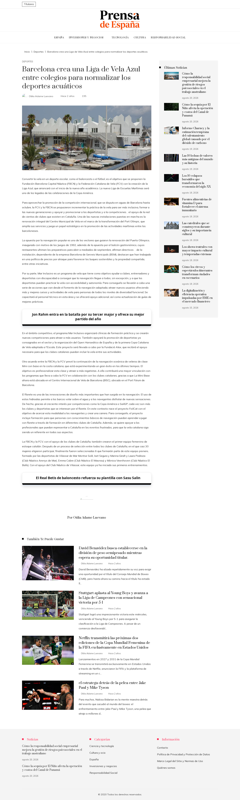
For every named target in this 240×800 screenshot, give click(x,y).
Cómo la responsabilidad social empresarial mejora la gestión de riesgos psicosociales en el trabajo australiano (196, 83)
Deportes (27, 62)
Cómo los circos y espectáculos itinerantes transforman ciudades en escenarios (197, 272)
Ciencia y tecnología (101, 746)
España (94, 759)
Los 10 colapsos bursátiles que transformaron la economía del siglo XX (196, 181)
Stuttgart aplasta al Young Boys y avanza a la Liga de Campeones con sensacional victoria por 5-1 (113, 598)
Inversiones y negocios (103, 766)
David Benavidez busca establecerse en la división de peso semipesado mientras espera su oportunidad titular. (113, 553)
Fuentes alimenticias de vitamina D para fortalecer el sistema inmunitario (197, 205)
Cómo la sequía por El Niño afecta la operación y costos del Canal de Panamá (197, 110)
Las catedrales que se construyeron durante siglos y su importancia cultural (196, 229)
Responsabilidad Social (103, 772)
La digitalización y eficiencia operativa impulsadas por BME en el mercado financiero (197, 296)
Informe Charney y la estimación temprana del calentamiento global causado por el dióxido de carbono (195, 136)
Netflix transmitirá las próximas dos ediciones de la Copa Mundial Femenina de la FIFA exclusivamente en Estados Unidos (114, 643)
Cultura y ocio (97, 752)
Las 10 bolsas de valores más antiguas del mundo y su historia (197, 159)
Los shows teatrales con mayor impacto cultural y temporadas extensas (197, 250)
